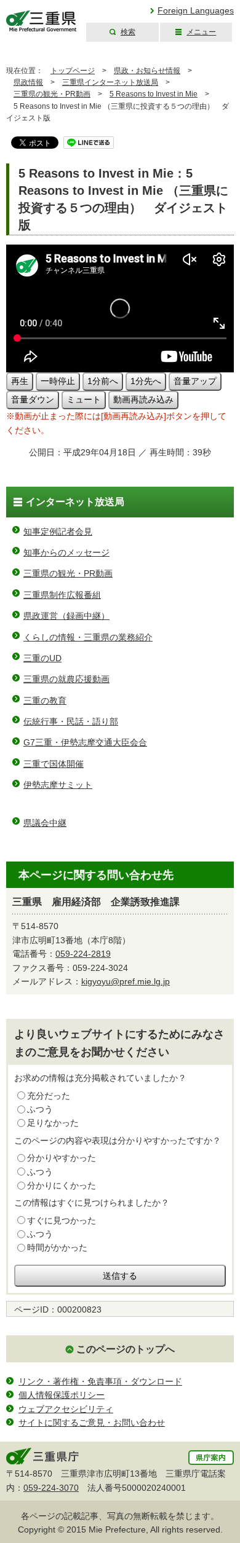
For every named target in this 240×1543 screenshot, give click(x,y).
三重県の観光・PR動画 (52, 94)
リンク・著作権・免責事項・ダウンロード (100, 1381)
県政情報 (28, 82)
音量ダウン (32, 399)
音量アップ (195, 381)
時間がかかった (57, 1247)
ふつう (40, 1109)
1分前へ (102, 381)
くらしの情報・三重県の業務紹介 (88, 637)
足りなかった (53, 1123)
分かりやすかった (61, 1158)
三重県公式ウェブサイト (41, 21)
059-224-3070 (51, 1488)
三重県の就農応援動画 (66, 679)
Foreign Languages (196, 10)
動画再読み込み (143, 399)
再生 (19, 381)
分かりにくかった (61, 1185)
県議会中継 (44, 823)
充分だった (48, 1096)
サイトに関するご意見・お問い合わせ (91, 1422)
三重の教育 (44, 700)
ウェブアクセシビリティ (65, 1409)
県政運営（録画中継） (66, 616)
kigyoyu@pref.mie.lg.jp (125, 981)
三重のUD (42, 658)
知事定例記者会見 (57, 531)
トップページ (72, 70)
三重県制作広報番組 (62, 595)
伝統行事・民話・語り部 (70, 721)
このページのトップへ (125, 1349)
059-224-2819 (83, 954)
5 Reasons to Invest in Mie (154, 94)
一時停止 (58, 381)
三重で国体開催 (53, 764)
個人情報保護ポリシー (61, 1395)
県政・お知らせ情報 (147, 70)
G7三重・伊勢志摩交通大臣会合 (85, 742)
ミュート (83, 399)
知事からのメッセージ (66, 552)
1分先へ (145, 381)
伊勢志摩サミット (57, 785)
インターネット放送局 (75, 502)
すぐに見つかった (61, 1220)
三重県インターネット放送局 (110, 82)
